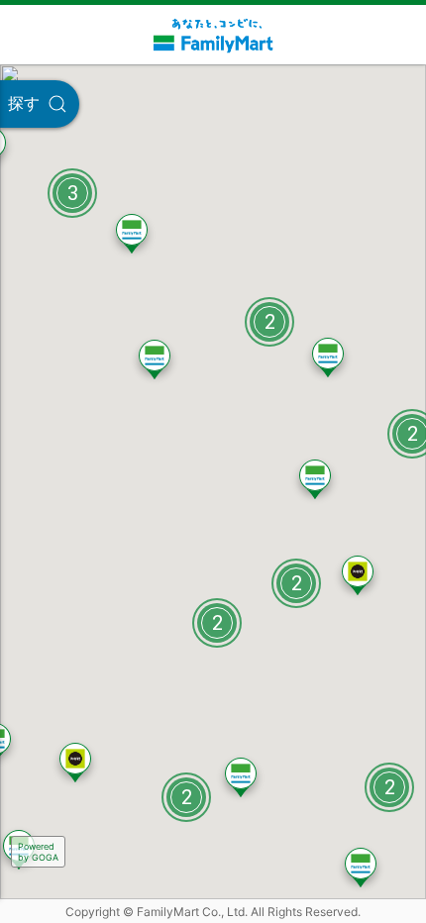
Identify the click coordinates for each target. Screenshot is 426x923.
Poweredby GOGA (38, 852)
